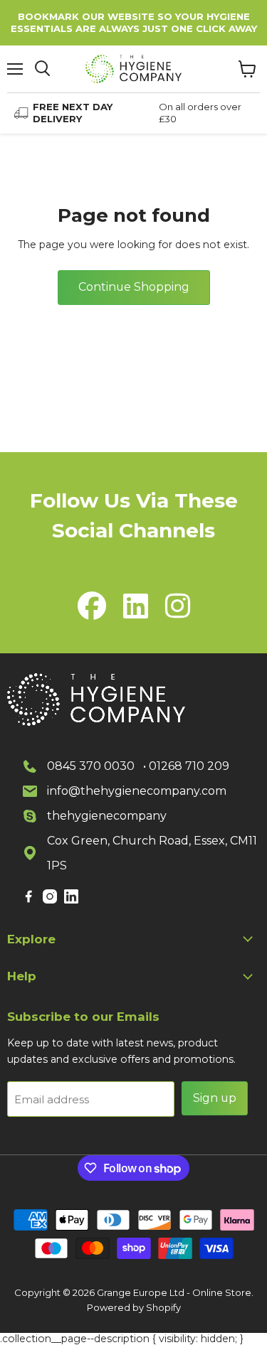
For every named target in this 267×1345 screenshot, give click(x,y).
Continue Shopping (133, 287)
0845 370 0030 (91, 766)
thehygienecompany (107, 815)
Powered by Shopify (134, 1307)
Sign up (214, 1098)
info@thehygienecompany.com (136, 791)
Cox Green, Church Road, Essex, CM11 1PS (152, 853)
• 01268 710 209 (186, 766)
